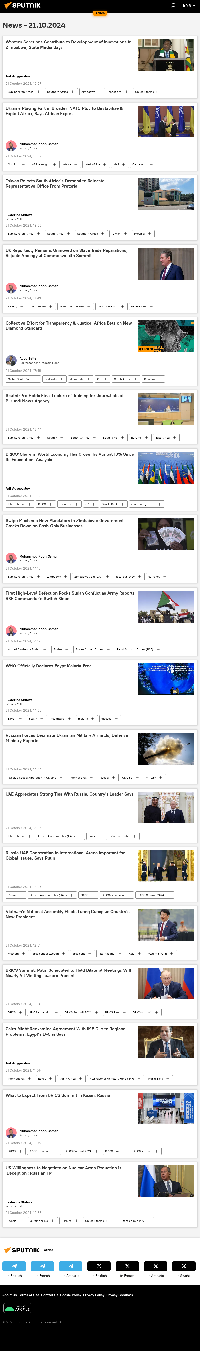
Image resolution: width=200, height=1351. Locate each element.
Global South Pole (19, 379)
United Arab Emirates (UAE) (56, 836)
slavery (12, 306)
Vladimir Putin (120, 836)
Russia (104, 777)
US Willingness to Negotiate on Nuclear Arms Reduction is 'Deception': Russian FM (63, 1170)
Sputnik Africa (80, 437)
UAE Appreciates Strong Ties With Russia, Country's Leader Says (70, 794)
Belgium (149, 379)
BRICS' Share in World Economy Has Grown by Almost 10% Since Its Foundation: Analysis (70, 457)
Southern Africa (57, 92)
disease (106, 718)
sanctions (115, 92)
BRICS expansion (113, 895)
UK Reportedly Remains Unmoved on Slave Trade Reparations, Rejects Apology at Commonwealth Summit (67, 253)
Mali (116, 164)
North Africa (67, 1078)
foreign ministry (133, 1221)
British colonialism (72, 306)
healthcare (57, 718)
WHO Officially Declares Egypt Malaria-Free (49, 666)
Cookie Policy (70, 1295)
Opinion (13, 164)
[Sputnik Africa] (23, 9)
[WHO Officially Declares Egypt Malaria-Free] (166, 679)
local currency (125, 576)
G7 (98, 379)
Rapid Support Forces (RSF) (135, 649)
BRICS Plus (112, 1012)
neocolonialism (108, 306)
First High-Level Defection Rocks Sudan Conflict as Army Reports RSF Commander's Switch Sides (70, 596)
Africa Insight (41, 164)
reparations (138, 306)
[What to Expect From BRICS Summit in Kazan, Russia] (166, 1108)
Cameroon (139, 164)
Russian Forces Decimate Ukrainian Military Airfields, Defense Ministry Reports (67, 738)
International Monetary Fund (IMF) (111, 1078)
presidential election (45, 953)
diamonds (76, 379)
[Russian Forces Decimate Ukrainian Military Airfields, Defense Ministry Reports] (166, 748)
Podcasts (51, 379)
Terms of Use (29, 1295)
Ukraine (127, 777)
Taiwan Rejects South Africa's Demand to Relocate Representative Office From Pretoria (55, 183)
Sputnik (52, 437)
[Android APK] (17, 1308)
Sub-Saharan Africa (20, 92)
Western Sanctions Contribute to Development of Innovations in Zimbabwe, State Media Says (68, 44)
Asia (131, 953)
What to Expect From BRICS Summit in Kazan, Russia (58, 1095)
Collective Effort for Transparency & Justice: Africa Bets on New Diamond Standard (69, 325)
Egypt (11, 718)
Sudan (58, 649)
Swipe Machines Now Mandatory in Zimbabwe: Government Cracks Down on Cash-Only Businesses (65, 523)
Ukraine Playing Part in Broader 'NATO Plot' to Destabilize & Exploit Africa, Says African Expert (64, 111)
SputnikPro (110, 437)
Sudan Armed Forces (89, 649)
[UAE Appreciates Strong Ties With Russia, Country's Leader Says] (166, 807)
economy (66, 504)
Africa (67, 164)
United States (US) (147, 92)
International (16, 504)
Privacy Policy (93, 1295)
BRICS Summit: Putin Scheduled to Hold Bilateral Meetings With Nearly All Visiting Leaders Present (69, 973)
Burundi (136, 437)
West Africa (92, 164)
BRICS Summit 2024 (151, 895)
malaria (83, 718)
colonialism (38, 306)
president (78, 953)
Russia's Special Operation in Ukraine (32, 777)
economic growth (142, 504)
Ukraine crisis (39, 1221)
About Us (9, 1295)
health (33, 718)
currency (154, 576)
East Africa (162, 437)
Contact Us (49, 1295)
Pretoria (139, 233)
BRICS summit (142, 1012)
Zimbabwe (88, 92)
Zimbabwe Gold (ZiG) (88, 576)
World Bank (110, 504)
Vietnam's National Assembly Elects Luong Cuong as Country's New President (68, 914)
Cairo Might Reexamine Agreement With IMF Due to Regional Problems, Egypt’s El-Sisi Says (66, 1031)
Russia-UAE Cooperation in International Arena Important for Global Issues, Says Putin (65, 855)
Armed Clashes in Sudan (24, 649)
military (151, 777)
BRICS (42, 504)
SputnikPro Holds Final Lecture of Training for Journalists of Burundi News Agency (65, 398)
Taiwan (115, 233)
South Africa (55, 233)
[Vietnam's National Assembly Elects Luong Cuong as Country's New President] (166, 925)
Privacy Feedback (119, 1295)
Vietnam (13, 953)
